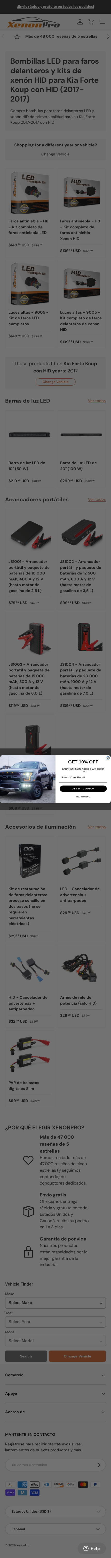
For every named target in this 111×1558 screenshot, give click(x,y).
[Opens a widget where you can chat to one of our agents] (91, 1549)
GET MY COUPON (83, 788)
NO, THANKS (83, 797)
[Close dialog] (107, 758)
